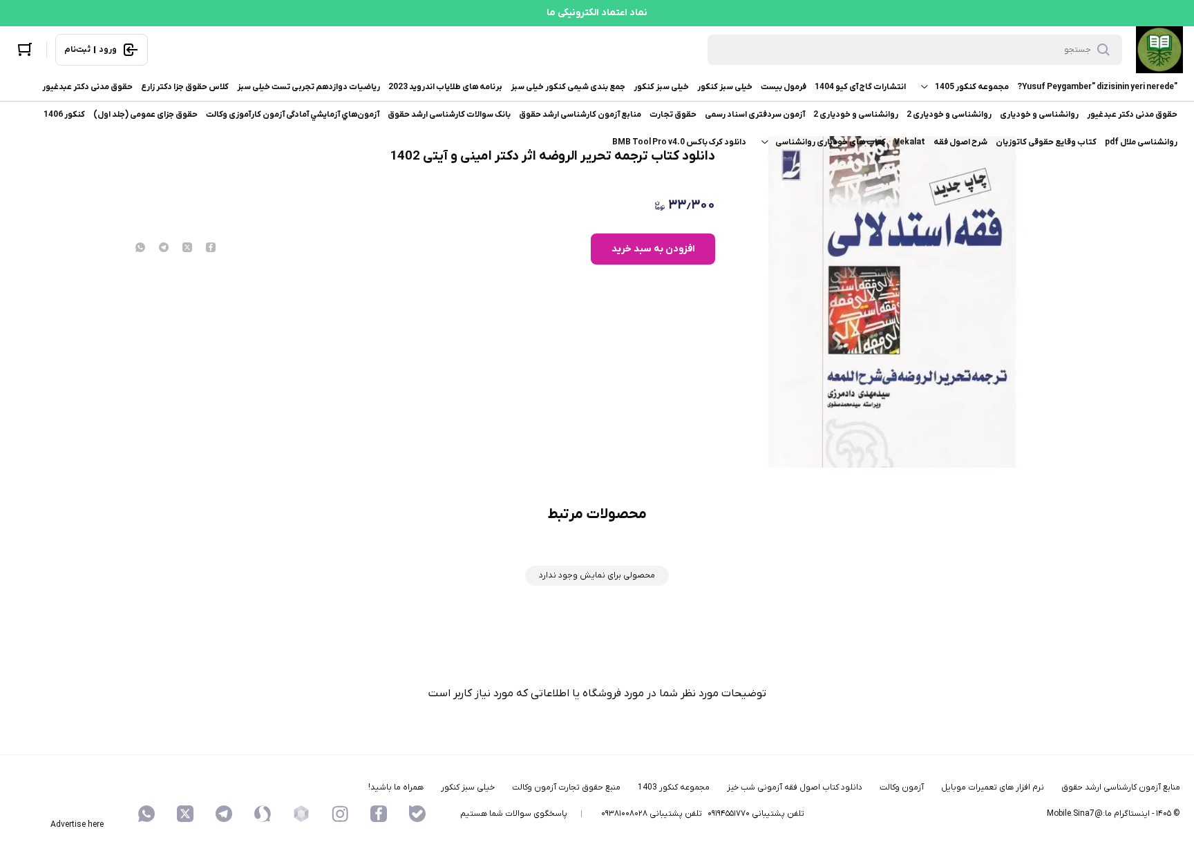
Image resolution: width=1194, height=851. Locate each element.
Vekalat (909, 142)
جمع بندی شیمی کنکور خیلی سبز (568, 87)
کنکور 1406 (64, 114)
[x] (185, 813)
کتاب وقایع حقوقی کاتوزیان (1046, 142)
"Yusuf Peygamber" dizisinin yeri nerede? (1097, 87)
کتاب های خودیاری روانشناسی (830, 142)
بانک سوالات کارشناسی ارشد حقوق (449, 114)
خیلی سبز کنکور (724, 87)
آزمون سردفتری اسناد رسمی (755, 114)
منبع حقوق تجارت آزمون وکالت (566, 787)
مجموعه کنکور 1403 (674, 787)
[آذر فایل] (1159, 49)
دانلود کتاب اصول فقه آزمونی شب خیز (794, 787)
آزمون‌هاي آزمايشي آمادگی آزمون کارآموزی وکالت (292, 114)
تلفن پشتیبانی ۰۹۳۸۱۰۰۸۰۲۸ (651, 814)
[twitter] (187, 248)
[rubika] (301, 813)
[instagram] (340, 813)
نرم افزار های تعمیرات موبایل (992, 787)
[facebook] (211, 248)
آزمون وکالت (902, 787)
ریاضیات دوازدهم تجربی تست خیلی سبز (308, 87)
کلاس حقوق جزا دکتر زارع (185, 87)
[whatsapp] (140, 248)
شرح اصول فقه (960, 142)
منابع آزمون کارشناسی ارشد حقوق (580, 114)
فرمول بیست (783, 87)
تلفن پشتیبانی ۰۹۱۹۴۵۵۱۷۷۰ (756, 814)
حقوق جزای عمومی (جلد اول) (145, 114)
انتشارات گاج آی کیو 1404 (860, 87)
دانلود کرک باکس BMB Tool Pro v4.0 (679, 142)
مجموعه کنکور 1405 (972, 87)
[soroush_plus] (262, 813)
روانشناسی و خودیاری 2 (949, 114)
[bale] (417, 813)
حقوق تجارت (673, 114)
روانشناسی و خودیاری (1039, 114)
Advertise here (77, 825)
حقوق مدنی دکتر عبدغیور (87, 87)
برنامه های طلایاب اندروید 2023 (445, 87)
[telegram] (164, 248)
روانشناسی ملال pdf (1141, 142)
